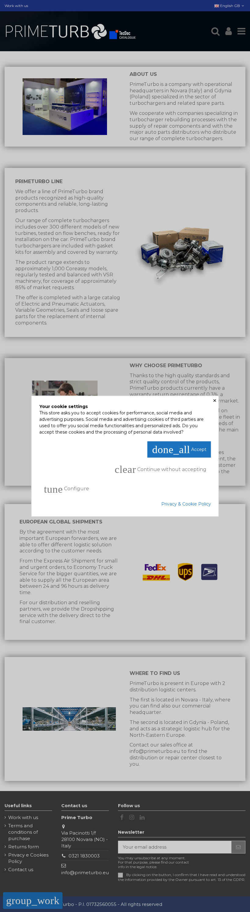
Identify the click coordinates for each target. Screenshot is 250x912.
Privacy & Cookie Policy (186, 503)
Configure (66, 489)
